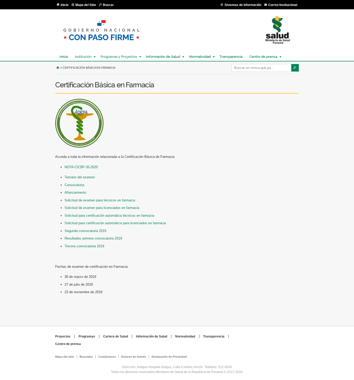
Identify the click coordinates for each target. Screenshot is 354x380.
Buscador (86, 356)
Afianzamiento (75, 192)
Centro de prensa (262, 57)
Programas (87, 336)
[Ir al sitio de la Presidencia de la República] (101, 44)
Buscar (108, 5)
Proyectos (62, 336)
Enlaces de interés (133, 356)
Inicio (64, 5)
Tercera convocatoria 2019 (84, 246)
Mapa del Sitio (85, 5)
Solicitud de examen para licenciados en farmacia (102, 208)
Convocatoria (74, 185)
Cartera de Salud (115, 336)
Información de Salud (161, 57)
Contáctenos (107, 356)
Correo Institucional (282, 5)
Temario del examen (80, 177)
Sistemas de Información (242, 5)
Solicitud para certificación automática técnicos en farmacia (109, 215)
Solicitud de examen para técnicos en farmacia (100, 200)
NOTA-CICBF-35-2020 (81, 167)
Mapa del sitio (64, 356)
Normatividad (199, 57)
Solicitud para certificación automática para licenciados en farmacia (115, 223)
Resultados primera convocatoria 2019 (93, 238)
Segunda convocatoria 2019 (85, 231)
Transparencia (231, 57)
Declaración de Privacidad (169, 356)
